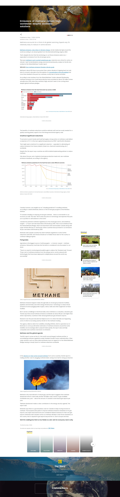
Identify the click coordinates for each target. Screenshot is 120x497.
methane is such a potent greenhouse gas (38, 60)
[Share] (21, 34)
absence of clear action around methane (36, 356)
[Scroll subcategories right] (93, 444)
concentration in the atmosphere (59, 72)
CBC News (51, 428)
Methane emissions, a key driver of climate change (35, 50)
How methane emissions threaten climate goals (40, 67)
